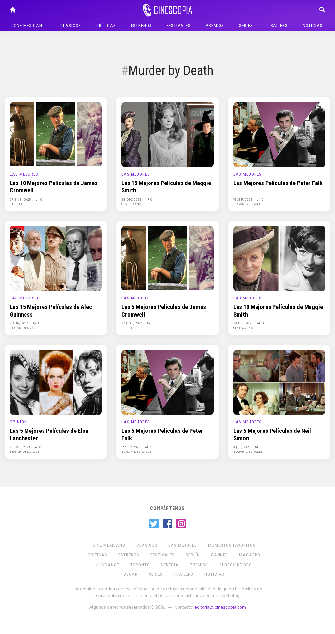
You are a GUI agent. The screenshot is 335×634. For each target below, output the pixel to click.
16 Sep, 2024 (243, 199)
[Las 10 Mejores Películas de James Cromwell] (56, 134)
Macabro (249, 554)
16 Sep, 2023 (131, 447)
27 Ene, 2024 (132, 323)
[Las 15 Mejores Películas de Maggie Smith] (167, 134)
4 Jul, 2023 (242, 447)
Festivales (179, 25)
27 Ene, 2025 (21, 199)
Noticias (313, 25)
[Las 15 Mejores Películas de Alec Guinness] (56, 258)
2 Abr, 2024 (19, 323)
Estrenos (141, 25)
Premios (215, 25)
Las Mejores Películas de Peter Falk (278, 183)
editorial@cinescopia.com (220, 607)
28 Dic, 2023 (243, 323)
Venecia (170, 564)
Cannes (219, 554)
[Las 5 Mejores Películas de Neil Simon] (279, 382)
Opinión (18, 421)
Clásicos (70, 25)
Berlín (193, 554)
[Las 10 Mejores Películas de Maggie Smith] (279, 258)
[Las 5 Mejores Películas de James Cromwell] (167, 258)
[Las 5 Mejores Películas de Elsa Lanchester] (56, 382)
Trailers (278, 25)
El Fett (16, 204)
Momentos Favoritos (232, 545)
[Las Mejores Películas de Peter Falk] (279, 134)
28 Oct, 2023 (20, 447)
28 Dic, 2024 (131, 199)
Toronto (140, 564)
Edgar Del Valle (248, 204)
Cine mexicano (28, 25)
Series (246, 25)
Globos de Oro (235, 564)
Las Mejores (24, 174)
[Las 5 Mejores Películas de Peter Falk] (167, 382)
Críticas (106, 25)
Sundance (107, 564)
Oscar (130, 574)
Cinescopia (131, 204)
